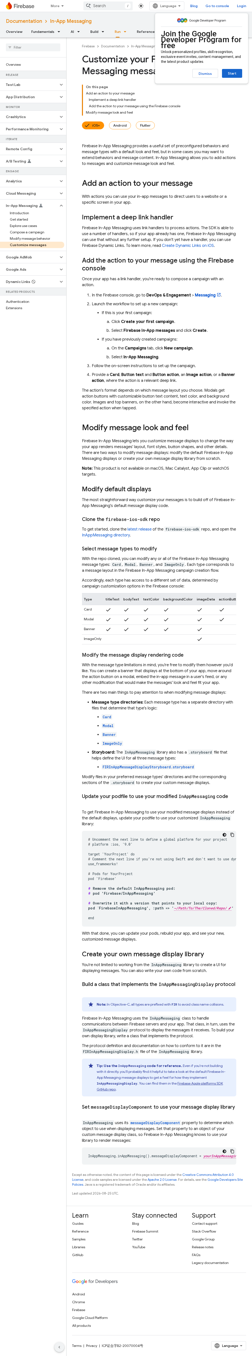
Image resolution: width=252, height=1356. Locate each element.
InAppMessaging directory (106, 535)
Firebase (88, 46)
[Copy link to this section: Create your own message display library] (209, 954)
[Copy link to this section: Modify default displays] (156, 489)
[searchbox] (33, 47)
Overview (14, 31)
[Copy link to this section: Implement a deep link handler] (178, 218)
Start (232, 73)
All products (81, 1325)
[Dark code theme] (224, 835)
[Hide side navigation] (59, 1347)
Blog (194, 6)
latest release (139, 529)
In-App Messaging (71, 21)
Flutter (145, 125)
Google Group (203, 1239)
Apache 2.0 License (162, 1180)
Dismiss (205, 73)
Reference (146, 31)
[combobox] (108, 5)
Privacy (91, 1346)
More (55, 6)
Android (120, 125)
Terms (76, 1346)
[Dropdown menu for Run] (126, 32)
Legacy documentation (210, 1263)
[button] (29, 84)
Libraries (78, 1247)
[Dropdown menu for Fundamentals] (60, 32)
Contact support (204, 1223)
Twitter (137, 1239)
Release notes (202, 1247)
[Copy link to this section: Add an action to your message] (198, 184)
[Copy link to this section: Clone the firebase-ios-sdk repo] (165, 519)
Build (94, 31)
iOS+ (96, 125)
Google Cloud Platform (90, 1318)
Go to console (217, 6)
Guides (77, 1223)
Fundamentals (42, 31)
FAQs (196, 1255)
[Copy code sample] (232, 835)
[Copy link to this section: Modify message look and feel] (193, 428)
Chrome (78, 1302)
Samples (78, 1239)
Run (118, 31)
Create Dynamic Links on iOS (188, 245)
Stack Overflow (204, 1231)
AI (72, 31)
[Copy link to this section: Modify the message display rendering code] (188, 655)
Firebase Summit (145, 1231)
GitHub (77, 1255)
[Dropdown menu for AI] (80, 32)
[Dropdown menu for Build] (104, 32)
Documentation (24, 21)
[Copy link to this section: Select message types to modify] (162, 549)
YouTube (138, 1247)
